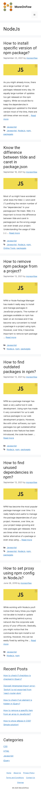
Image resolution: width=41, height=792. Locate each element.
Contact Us (30, 778)
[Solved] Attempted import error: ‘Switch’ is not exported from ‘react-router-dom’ (19, 689)
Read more (14, 233)
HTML (6, 751)
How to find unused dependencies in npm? (18, 469)
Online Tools (9, 248)
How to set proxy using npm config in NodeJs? (18, 573)
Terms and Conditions (15, 778)
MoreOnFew (23, 7)
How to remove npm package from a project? (20, 266)
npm (28, 130)
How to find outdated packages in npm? (19, 367)
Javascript (12, 127)
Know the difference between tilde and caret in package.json (19, 157)
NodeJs (21, 130)
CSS (5, 746)
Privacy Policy (29, 773)
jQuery (6, 760)
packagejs (8, 134)
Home (8, 773)
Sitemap (20, 782)
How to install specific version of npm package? (20, 48)
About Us (17, 773)
